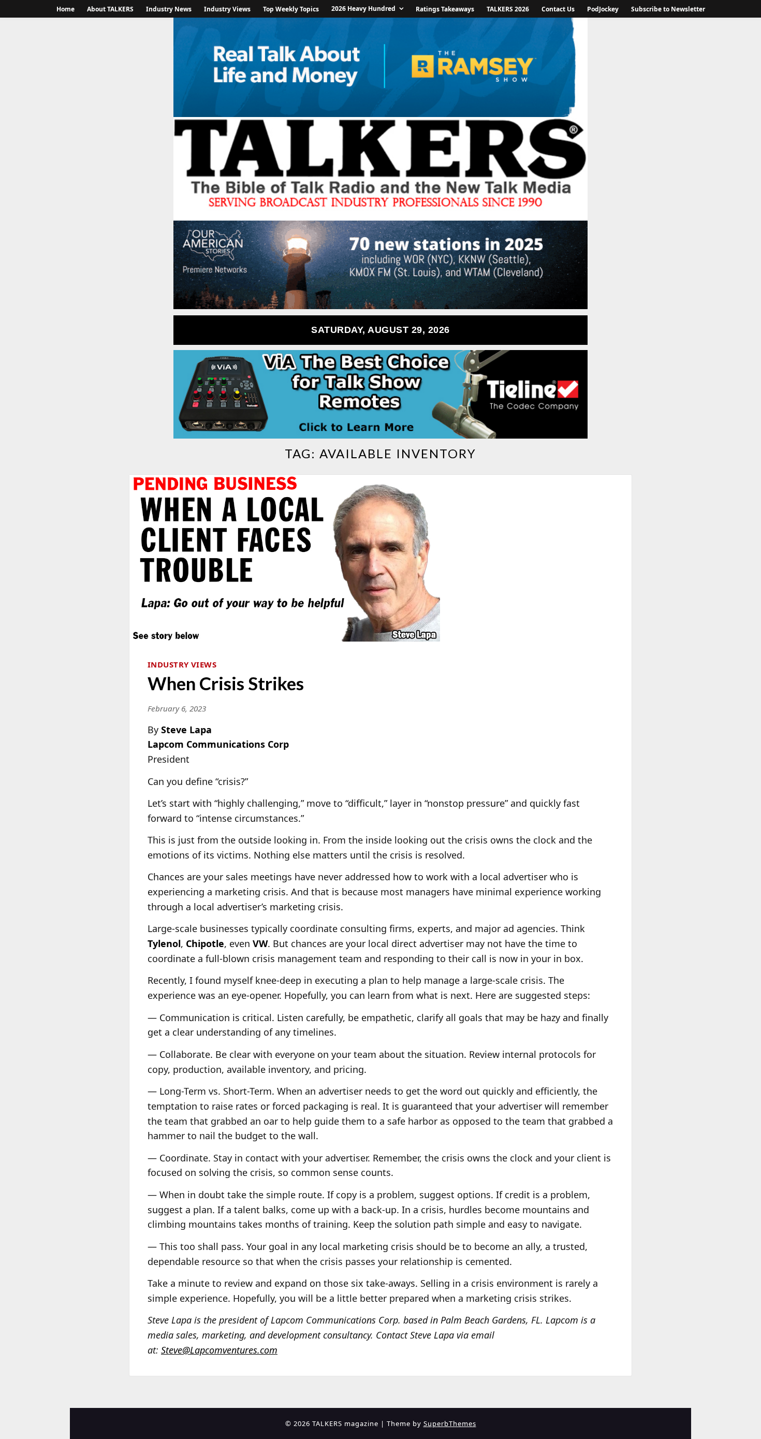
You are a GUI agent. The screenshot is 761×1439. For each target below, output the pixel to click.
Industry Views (227, 9)
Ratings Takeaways (445, 9)
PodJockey (603, 9)
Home (65, 9)
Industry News (169, 9)
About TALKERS (110, 9)
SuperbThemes (449, 1423)
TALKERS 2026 (508, 9)
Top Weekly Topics (291, 9)
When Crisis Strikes (226, 683)
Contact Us (558, 9)
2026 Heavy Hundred (363, 8)
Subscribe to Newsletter (668, 9)
